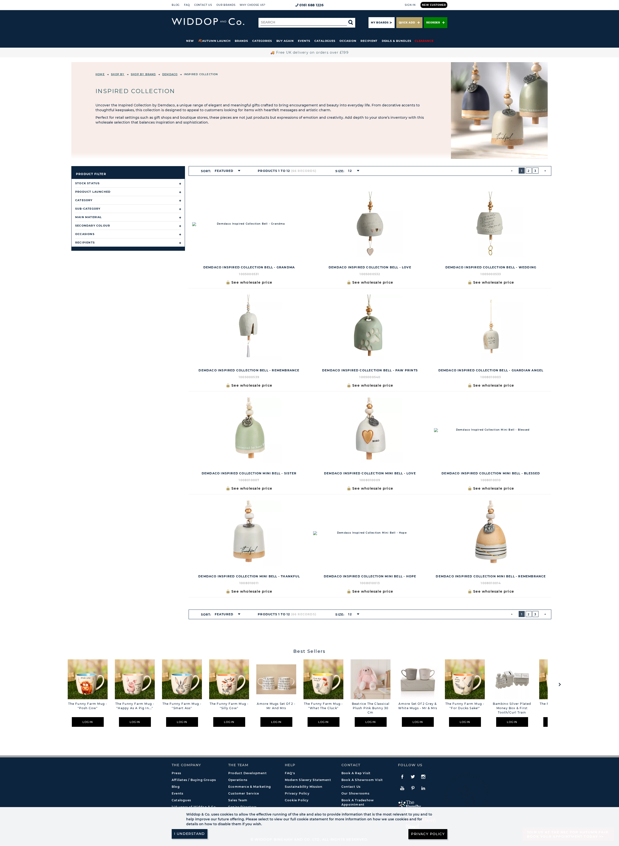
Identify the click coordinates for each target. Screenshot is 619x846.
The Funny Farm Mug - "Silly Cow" (229, 706)
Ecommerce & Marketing (249, 786)
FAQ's (290, 773)
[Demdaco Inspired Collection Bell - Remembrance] (249, 327)
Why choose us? (252, 5)
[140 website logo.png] (208, 21)
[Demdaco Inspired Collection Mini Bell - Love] (370, 430)
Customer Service (243, 793)
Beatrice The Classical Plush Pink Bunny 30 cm (370, 708)
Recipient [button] (369, 41)
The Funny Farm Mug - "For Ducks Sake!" (465, 706)
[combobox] (226, 171)
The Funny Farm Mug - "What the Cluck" (323, 706)
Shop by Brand (143, 74)
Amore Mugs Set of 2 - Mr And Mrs (276, 706)
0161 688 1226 (311, 5)
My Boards (379, 22)
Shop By (117, 74)
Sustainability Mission (303, 786)
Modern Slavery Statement (308, 780)
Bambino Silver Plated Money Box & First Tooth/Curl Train (512, 708)
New (190, 41)
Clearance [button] (424, 41)
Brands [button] (241, 41)
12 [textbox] (350, 171)
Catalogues (324, 41)
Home (100, 74)
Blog (176, 5)
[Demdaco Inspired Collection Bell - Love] (370, 224)
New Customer (434, 5)
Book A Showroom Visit (362, 780)
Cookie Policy (297, 800)
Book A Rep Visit (355, 773)
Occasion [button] (347, 41)
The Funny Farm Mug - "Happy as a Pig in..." (135, 706)
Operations (237, 780)
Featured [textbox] (224, 171)
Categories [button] (262, 41)
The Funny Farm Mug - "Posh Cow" (87, 706)
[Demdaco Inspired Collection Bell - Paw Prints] (370, 327)
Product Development (247, 773)
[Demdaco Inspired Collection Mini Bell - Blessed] (491, 430)
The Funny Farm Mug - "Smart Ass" (182, 706)
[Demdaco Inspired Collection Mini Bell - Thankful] (249, 533)
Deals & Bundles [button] (396, 41)
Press (176, 773)
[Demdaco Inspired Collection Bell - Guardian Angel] (491, 327)
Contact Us (203, 5)
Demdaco (169, 74)
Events (304, 41)
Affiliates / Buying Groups (194, 780)
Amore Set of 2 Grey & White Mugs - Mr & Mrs (417, 706)
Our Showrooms (355, 793)
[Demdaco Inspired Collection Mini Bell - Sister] (249, 430)
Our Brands (225, 5)
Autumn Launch (216, 41)
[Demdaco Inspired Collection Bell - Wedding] (491, 224)
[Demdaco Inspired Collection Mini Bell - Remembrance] (491, 533)
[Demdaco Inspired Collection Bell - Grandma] (249, 224)
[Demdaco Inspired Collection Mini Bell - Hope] (370, 533)
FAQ (187, 5)
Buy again (285, 41)
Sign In (410, 5)
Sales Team (237, 800)
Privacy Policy (297, 793)
